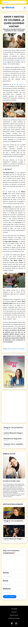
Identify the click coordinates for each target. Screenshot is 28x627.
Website (7, 588)
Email (5, 580)
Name (6, 572)
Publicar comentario (9, 596)
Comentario (9, 553)
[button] (25, 7)
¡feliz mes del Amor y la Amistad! (16, 349)
